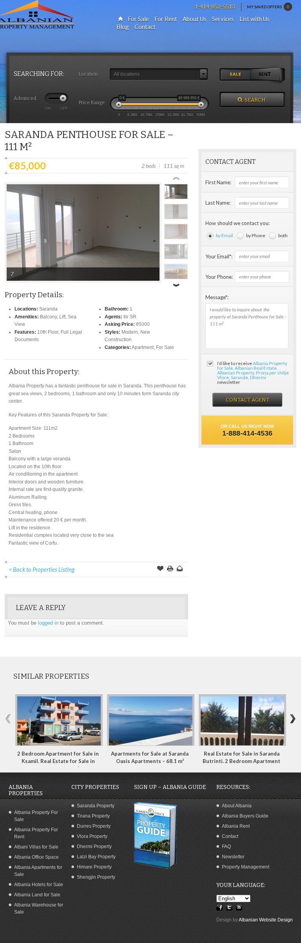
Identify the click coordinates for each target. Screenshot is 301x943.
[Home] (120, 19)
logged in (48, 623)
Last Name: (217, 203)
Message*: (216, 297)
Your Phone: (219, 277)
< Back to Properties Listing (41, 569)
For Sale (165, 347)
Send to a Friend (180, 569)
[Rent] (268, 75)
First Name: (218, 182)
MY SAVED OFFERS (268, 6)
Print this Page (170, 569)
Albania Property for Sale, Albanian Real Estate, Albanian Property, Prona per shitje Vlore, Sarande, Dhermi (253, 370)
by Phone (255, 235)
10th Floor (47, 332)
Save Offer (160, 569)
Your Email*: (218, 256)
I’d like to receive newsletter (253, 372)
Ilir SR (129, 317)
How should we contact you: (237, 223)
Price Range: (92, 102)
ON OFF (56, 108)
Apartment (143, 347)
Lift (62, 317)
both (283, 235)
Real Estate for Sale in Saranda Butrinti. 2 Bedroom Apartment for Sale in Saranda (241, 761)
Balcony (48, 317)
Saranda (48, 309)
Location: (88, 74)
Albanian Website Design (266, 920)
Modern (129, 332)
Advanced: (25, 98)
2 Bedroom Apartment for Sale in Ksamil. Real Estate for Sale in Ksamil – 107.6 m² (58, 761)
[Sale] (235, 75)
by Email (224, 235)
